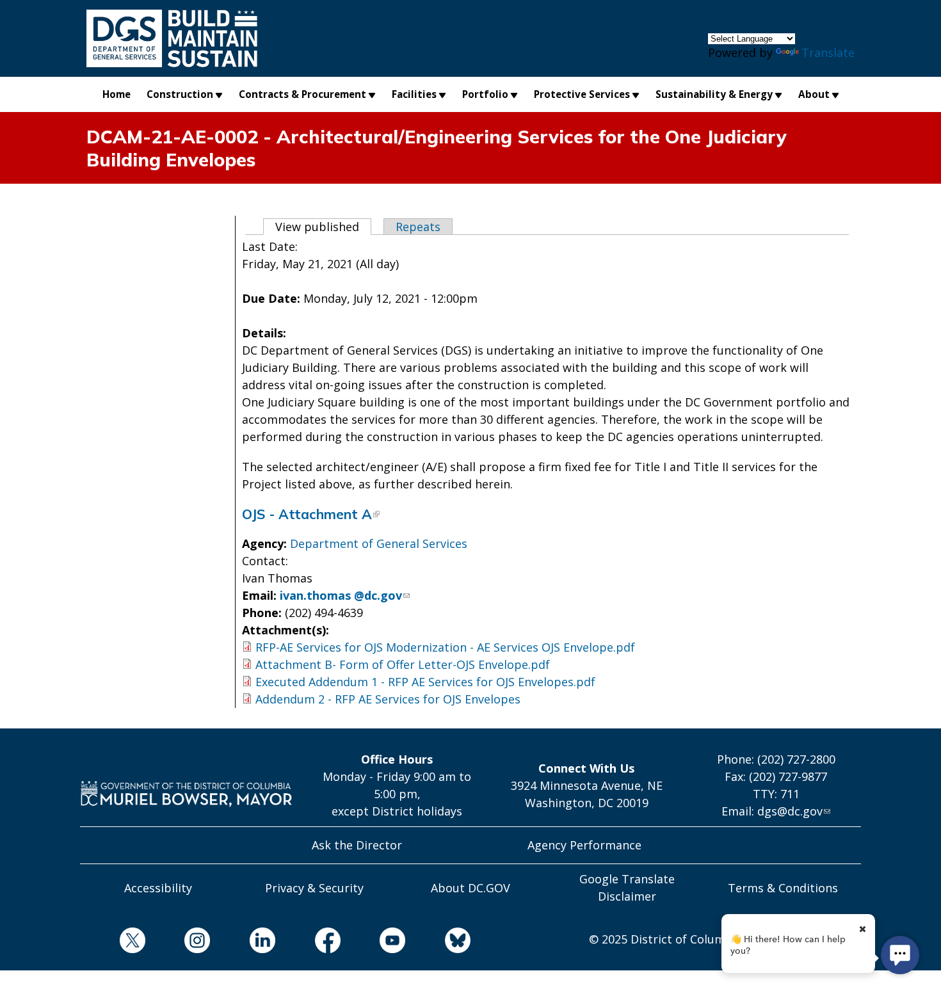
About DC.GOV (470, 888)
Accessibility (158, 888)
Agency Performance (584, 845)
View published (323, 226)
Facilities (414, 94)
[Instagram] (178, 943)
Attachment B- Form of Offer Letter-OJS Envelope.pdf (402, 664)
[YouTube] (373, 943)
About (814, 94)
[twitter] (112, 943)
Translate (828, 52)
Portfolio (485, 94)
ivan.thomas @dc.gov (341, 595)
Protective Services (582, 94)
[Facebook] (308, 943)
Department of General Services (378, 543)
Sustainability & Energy (714, 94)
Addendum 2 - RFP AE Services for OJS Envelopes (387, 699)
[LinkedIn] (242, 943)
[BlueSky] (437, 943)
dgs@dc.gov (790, 811)
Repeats (418, 226)
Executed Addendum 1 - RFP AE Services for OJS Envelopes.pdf (425, 681)
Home (116, 94)
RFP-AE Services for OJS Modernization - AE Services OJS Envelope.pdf (445, 647)
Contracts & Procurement (302, 94)
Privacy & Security (314, 888)
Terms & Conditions (783, 888)
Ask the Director (357, 845)
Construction (180, 94)
